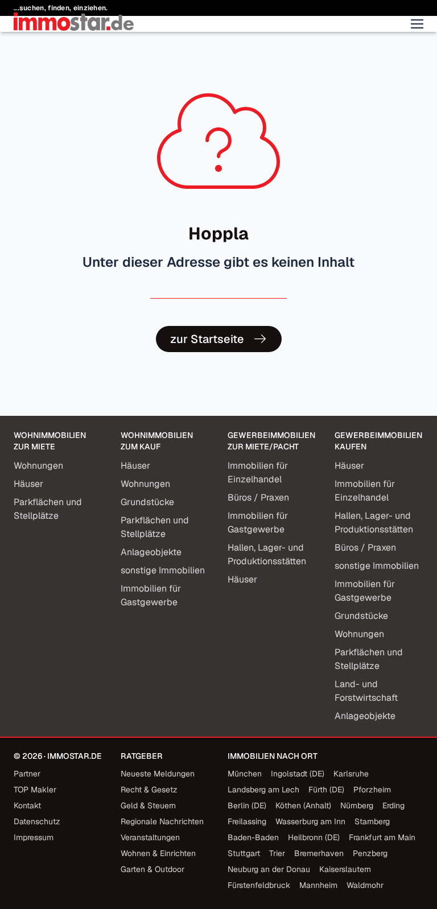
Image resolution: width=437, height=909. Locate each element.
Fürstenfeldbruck (259, 885)
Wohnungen (38, 466)
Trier (277, 853)
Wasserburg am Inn (310, 821)
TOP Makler (35, 789)
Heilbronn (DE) (314, 837)
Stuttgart (244, 853)
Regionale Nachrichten (162, 821)
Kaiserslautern (345, 869)
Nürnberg (356, 805)
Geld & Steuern (148, 805)
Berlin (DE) (247, 805)
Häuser (28, 484)
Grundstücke (147, 502)
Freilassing (247, 821)
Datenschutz (37, 821)
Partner (27, 773)
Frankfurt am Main (382, 837)
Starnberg (372, 821)
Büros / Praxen (258, 497)
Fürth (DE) (326, 789)
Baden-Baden (253, 837)
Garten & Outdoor (152, 869)
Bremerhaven (319, 853)
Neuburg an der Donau (269, 869)
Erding (393, 805)
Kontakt (27, 805)
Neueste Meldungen (158, 773)
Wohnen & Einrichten (158, 853)
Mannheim (318, 885)
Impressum (33, 837)
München (245, 773)
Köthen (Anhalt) (303, 805)
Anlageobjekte (151, 552)
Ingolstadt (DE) (297, 773)
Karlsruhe (351, 773)
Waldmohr (365, 885)
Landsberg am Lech (263, 789)
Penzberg (370, 853)
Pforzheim (372, 789)
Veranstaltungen (150, 837)
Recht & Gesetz (149, 789)
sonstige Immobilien (163, 570)
